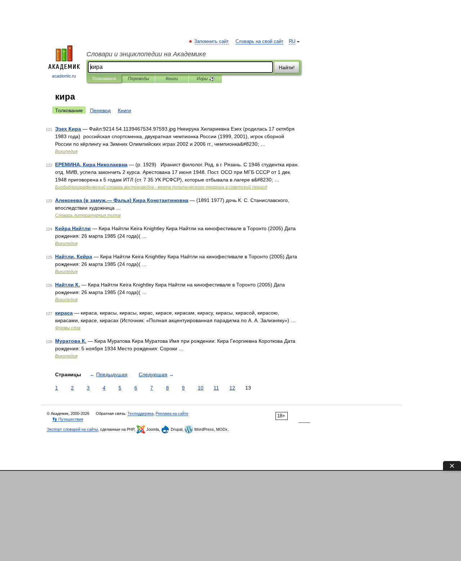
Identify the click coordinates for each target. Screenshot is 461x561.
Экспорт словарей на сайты (72, 429)
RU (292, 41)
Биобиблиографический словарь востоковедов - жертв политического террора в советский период (161, 187)
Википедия (66, 151)
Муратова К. (70, 341)
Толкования (104, 78)
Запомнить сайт (212, 41)
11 (216, 388)
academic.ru (64, 76)
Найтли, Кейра (73, 256)
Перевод (100, 110)
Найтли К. (67, 285)
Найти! (287, 67)
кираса (64, 313)
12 (232, 388)
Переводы (138, 78)
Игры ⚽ (205, 78)
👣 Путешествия (67, 419)
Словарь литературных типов (88, 215)
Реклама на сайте (172, 413)
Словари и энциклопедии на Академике (146, 54)
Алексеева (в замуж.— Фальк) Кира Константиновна (121, 200)
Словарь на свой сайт (259, 41)
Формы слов (67, 327)
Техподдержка (140, 413)
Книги (172, 78)
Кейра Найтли (73, 228)
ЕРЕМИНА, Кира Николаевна (91, 164)
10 (200, 388)
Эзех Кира (68, 129)
